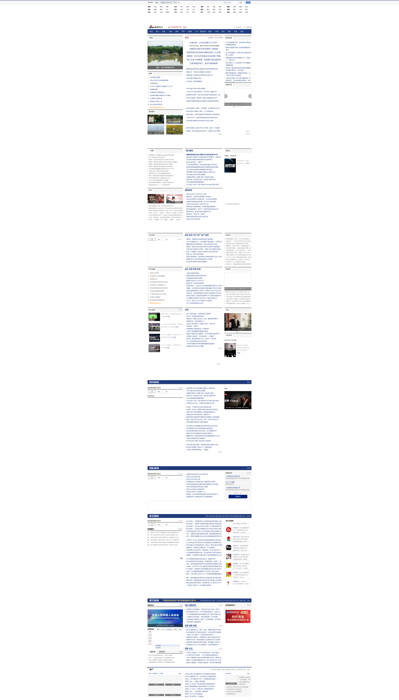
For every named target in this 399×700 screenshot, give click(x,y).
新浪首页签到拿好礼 (234, 204)
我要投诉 (237, 498)
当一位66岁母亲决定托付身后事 (196, 341)
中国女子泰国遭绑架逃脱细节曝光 (197, 331)
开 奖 (150, 536)
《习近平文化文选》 (194, 45)
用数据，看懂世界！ (231, 156)
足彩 (176, 546)
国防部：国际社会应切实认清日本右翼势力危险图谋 (163, 162)
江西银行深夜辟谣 (156, 98)
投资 (246, 6)
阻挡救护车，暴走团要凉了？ (195, 321)
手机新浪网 (248, 27)
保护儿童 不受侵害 (230, 340)
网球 (237, 517)
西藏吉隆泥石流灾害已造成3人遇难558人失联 (163, 243)
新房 (150, 675)
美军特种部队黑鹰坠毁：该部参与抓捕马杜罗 (161, 182)
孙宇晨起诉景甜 (155, 77)
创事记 (167, 12)
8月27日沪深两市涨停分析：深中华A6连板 (160, 657)
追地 (244, 671)
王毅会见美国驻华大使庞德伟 (195, 438)
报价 (181, 12)
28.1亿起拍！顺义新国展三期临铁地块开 (202, 685)
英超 (187, 6)
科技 (191, 235)
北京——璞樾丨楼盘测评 (197, 683)
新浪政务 (228, 38)
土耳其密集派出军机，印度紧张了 (160, 256)
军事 (155, 6)
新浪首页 (150, 2)
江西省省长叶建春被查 (193, 623)
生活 (191, 650)
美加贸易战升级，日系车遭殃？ (159, 495)
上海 (240, 9)
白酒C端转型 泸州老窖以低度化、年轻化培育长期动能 (203, 634)
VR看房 (161, 675)
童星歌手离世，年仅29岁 (157, 263)
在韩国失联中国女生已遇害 (195, 346)
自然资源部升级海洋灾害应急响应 (197, 422)
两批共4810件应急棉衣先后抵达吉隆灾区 (199, 433)
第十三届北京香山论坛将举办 (157, 157)
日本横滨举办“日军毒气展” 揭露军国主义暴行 (201, 483)
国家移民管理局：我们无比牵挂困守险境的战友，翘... (203, 95)
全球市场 (151, 631)
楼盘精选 (155, 675)
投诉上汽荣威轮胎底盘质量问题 (234, 480)
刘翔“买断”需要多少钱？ (194, 78)
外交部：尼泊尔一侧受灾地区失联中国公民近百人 (202, 409)
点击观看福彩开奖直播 (172, 544)
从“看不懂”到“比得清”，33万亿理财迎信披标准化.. (202, 657)
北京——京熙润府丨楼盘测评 (198, 693)
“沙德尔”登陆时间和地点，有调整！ (197, 449)
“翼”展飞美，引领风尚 (196, 698)
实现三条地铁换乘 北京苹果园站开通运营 (202, 675)
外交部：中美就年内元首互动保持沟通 (198, 407)
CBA (210, 517)
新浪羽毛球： (237, 527)
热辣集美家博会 (231, 695)
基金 (161, 9)
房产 (199, 235)
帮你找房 (219, 671)
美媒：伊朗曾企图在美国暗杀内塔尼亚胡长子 (161, 175)
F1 (245, 517)
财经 (186, 235)
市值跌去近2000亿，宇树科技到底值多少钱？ (200, 403)
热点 (186, 680)
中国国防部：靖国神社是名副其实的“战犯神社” (162, 155)
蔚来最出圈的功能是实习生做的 (160, 95)
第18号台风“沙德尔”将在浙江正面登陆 (198, 441)
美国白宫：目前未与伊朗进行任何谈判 (198, 72)
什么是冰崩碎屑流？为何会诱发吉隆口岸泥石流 (201, 164)
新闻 (151, 38)
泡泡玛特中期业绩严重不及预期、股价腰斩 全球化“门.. (204, 644)
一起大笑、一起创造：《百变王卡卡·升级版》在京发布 (167, 213)
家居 (214, 12)
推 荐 (150, 539)
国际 (167, 6)
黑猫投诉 (228, 474)
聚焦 (150, 208)
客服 (240, 12)
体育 (191, 269)
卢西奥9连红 (172, 539)
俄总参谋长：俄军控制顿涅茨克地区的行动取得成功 (203, 114)
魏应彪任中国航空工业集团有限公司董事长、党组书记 (203, 157)
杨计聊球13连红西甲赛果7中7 (160, 539)
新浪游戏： (236, 563)
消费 (241, 602)
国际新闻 (188, 190)
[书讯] (150, 215)
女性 (187, 9)
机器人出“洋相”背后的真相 (195, 254)
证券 (224, 602)
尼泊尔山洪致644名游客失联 (195, 491)
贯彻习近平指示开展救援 (212, 45)
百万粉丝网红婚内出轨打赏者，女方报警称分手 (201, 431)
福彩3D (166, 546)
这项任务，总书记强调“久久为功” (204, 43)
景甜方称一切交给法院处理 (195, 283)
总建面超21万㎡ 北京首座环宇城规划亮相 (202, 678)
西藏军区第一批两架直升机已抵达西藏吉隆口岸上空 (203, 436)
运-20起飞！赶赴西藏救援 (158, 414)
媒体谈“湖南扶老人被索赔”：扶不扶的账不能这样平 (203, 334)
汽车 (195, 235)
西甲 (220, 517)
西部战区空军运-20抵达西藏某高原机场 (159, 173)
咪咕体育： (236, 580)
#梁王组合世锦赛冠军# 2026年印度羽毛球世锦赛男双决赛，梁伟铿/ (241, 529)
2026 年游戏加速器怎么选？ (195, 303)
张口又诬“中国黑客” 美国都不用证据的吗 (204, 60)
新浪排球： (236, 545)
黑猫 (240, 6)
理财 (220, 602)
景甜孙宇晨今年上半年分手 (195, 280)
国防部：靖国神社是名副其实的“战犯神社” (200, 239)
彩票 (220, 12)
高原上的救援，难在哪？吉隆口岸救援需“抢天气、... (203, 98)
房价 (223, 671)
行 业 (150, 544)
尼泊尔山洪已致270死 (193, 481)
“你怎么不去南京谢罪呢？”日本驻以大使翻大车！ (202, 91)
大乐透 (170, 546)
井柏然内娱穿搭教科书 (157, 300)
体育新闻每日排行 (154, 522)
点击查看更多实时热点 (156, 107)
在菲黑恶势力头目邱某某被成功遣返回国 (199, 428)
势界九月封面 (154, 273)
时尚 (181, 9)
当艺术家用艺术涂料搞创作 (234, 691)
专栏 (208, 6)
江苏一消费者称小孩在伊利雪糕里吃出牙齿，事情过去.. (204, 659)
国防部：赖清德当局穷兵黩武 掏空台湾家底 (161, 164)
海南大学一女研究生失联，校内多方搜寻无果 (200, 179)
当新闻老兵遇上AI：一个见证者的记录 (159, 185)
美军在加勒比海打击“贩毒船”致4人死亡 (159, 178)
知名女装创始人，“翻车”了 (195, 162)
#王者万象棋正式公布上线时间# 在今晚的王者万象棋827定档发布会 (241, 565)
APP (177, 539)
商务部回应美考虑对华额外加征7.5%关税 (204, 52)
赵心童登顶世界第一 (156, 104)
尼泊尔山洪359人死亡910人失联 (196, 194)
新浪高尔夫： (237, 554)
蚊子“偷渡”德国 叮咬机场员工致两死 (198, 314)
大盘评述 (152, 653)
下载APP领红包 (212, 298)
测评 (186, 683)
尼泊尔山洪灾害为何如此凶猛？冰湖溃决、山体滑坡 (165, 483)
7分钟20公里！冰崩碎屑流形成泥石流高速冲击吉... (202, 117)
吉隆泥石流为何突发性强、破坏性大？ (198, 414)
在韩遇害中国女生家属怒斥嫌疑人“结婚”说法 (200, 172)
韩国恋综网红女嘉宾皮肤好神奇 (196, 275)
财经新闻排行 (230, 607)
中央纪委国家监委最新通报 (195, 182)
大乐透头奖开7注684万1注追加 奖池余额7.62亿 (165, 536)
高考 (214, 9)
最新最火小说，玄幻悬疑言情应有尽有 (163, 206)
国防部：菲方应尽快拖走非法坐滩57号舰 (203, 56)
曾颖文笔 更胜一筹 (156, 101)
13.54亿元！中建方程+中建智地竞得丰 (201, 690)
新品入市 (234, 671)
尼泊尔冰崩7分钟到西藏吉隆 (159, 80)
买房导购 (239, 671)
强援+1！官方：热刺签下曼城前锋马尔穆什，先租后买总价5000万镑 (240, 574)
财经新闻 (154, 602)
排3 (174, 546)
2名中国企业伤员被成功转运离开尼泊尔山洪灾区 (202, 426)
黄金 (234, 602)
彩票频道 (151, 531)
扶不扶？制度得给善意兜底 (195, 316)
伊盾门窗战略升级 (244, 683)
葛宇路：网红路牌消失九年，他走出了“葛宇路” (201, 338)
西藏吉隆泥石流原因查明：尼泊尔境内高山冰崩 (201, 244)
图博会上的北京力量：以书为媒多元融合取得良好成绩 (167, 208)
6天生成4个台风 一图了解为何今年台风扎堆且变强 (202, 184)
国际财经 (192, 607)
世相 (186, 310)
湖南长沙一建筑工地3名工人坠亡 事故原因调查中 (202, 319)
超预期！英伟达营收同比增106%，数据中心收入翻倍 (203, 131)
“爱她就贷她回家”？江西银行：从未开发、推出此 (164, 420)
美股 (195, 627)
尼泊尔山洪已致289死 (193, 219)
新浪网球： (236, 536)
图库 (230, 675)
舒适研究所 (242, 686)
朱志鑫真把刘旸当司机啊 (194, 278)
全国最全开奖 (156, 546)
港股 (191, 627)
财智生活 (151, 607)
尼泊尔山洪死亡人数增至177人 (196, 493)
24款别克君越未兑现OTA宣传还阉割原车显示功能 (239, 491)
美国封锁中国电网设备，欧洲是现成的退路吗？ (201, 206)
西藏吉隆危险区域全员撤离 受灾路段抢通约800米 (202, 69)
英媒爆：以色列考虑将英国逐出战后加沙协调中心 (202, 496)
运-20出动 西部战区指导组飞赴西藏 (158, 180)
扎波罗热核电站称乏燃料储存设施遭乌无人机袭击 (202, 486)
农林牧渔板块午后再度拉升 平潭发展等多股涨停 (162, 664)
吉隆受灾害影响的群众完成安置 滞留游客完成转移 (202, 101)
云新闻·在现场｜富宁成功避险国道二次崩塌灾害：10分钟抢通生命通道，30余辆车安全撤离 (238, 80)
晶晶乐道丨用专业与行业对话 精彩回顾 (238, 688)
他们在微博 (229, 522)
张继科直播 (153, 89)
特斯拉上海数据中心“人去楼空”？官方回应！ (238, 259)
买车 (187, 12)
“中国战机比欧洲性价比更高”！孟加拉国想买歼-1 (164, 246)
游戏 (199, 269)
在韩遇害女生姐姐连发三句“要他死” (197, 329)
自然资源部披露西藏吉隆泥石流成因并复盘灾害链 (202, 167)
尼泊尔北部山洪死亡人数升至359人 (197, 204)
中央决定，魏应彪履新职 (194, 81)
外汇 (167, 9)
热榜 (150, 73)
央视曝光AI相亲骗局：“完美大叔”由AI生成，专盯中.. (203, 611)
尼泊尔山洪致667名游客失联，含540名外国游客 (201, 199)
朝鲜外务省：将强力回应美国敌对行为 (198, 211)
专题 (214, 6)
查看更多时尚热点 (155, 303)
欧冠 (213, 517)
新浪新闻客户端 (176, 27)
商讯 (244, 602)
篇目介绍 (202, 45)
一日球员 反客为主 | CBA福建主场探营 (198, 587)
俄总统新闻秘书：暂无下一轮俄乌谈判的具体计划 (202, 209)
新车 (193, 12)
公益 (227, 310)
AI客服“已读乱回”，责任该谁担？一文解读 (200, 336)
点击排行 (152, 235)
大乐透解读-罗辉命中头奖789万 (196, 298)
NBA (181, 6)
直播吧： (235, 571)
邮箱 (234, 12)
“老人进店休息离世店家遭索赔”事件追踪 (199, 169)
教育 (207, 235)
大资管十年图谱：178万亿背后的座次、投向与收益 (202, 654)
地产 (203, 235)
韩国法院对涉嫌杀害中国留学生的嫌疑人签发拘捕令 (203, 417)
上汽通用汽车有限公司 (232, 483)
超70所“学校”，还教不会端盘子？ (160, 259)
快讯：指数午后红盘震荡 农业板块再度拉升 (161, 661)
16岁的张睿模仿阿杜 (192, 273)
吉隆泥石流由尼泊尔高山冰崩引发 (197, 216)
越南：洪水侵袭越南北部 (165, 67)
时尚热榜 (152, 269)
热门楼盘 (213, 671)
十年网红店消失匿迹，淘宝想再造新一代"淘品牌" (202, 618)
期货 (230, 602)
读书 (220, 9)
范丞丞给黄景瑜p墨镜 (157, 291)
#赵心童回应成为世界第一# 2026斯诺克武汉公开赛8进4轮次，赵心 (241, 583)
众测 (161, 12)
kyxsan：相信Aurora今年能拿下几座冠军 (199, 300)
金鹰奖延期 (154, 83)
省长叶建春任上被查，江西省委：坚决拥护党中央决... (203, 108)
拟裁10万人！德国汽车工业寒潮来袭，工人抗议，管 (165, 487)
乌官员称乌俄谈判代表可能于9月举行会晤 (199, 120)
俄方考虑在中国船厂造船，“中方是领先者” (200, 111)
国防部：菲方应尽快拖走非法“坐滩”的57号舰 (161, 159)
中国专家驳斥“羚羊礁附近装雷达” (160, 417)
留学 (208, 9)
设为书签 (238, 27)
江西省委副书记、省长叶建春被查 (204, 63)
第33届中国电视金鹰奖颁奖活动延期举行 (199, 159)
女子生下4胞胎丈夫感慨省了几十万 (161, 86)
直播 (234, 6)
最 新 (150, 546)
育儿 (193, 9)
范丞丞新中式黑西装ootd (158, 285)
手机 (155, 12)
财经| (188, 128)
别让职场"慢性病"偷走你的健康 (196, 261)
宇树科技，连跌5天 (192, 326)
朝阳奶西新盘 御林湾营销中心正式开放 (201, 688)
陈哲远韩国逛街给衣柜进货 (159, 288)
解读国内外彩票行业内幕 (159, 544)
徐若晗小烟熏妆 (155, 297)
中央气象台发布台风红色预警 (195, 88)
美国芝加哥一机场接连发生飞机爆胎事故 (199, 498)
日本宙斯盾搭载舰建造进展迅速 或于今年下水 (161, 169)
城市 (234, 9)
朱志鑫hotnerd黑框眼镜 (157, 276)
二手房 (208, 12)
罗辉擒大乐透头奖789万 (159, 541)
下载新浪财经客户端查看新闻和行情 (179, 602)
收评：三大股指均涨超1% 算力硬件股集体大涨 (161, 659)
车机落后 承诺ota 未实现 (232, 485)
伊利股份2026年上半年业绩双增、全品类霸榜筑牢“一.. (203, 646)
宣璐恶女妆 (153, 279)
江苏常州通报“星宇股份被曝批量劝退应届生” (200, 343)
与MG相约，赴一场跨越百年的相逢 (235, 262)
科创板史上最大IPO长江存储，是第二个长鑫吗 (205, 128)
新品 (186, 688)
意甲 (224, 517)
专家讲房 (228, 671)
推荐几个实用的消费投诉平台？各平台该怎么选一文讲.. (204, 662)
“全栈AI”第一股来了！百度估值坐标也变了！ (200, 636)
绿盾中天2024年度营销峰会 (234, 693)
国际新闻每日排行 (154, 475)
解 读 (150, 541)
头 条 (150, 534)
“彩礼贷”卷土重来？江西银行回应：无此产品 (200, 324)
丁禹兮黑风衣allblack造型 (158, 294)
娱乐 (186, 269)
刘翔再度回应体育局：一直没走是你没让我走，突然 (165, 253)
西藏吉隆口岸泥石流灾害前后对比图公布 (199, 75)
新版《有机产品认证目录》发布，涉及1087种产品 (202, 419)
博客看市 (162, 653)
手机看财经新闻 (204, 602)
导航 (246, 12)
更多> (248, 382)
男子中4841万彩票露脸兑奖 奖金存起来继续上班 (165, 534)
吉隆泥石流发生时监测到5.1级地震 (203, 49)
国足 (234, 517)
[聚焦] (150, 206)
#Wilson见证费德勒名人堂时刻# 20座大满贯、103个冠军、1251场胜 (241, 538)
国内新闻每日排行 (154, 388)
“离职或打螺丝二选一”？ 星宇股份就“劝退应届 (163, 249)
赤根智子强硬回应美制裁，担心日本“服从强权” (201, 201)
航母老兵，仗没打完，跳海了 (195, 214)
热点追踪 (152, 310)
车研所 (227, 269)
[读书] (150, 217)
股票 (155, 9)
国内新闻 (189, 151)
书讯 (150, 213)
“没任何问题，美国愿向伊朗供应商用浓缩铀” (163, 499)
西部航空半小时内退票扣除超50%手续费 (199, 259)
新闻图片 (152, 111)
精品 (220, 6)
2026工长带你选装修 (195, 695)
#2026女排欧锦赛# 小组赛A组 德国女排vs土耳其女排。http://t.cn (241, 547)
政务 (246, 9)
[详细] (247, 163)
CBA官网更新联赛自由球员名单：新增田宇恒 (200, 560)
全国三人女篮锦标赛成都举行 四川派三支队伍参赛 (202, 573)
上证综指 (158, 647)
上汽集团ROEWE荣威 (232, 478)
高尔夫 (241, 517)
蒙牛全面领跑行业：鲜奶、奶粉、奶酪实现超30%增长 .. (204, 631)
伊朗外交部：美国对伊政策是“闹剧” (159, 171)
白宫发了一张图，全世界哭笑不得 (160, 491)
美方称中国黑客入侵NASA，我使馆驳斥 (199, 447)
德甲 (227, 517)
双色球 (162, 546)
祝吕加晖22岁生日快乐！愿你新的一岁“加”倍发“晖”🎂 (203, 552)
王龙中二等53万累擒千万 (173, 541)
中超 (193, 6)
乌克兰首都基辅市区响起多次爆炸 (197, 488)
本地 (186, 675)
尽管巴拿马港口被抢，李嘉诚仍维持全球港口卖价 (202, 444)
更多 (178, 239)
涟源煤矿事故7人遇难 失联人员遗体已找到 (200, 177)
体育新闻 (154, 517)
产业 (217, 602)
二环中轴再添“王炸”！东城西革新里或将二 (203, 680)
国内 (161, 6)
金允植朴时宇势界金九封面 (159, 282)
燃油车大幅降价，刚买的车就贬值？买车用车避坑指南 (203, 664)
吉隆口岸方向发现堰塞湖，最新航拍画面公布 (200, 412)
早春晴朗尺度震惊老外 (157, 92)
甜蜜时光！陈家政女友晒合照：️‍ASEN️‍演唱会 (200, 549)
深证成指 (158, 649)
